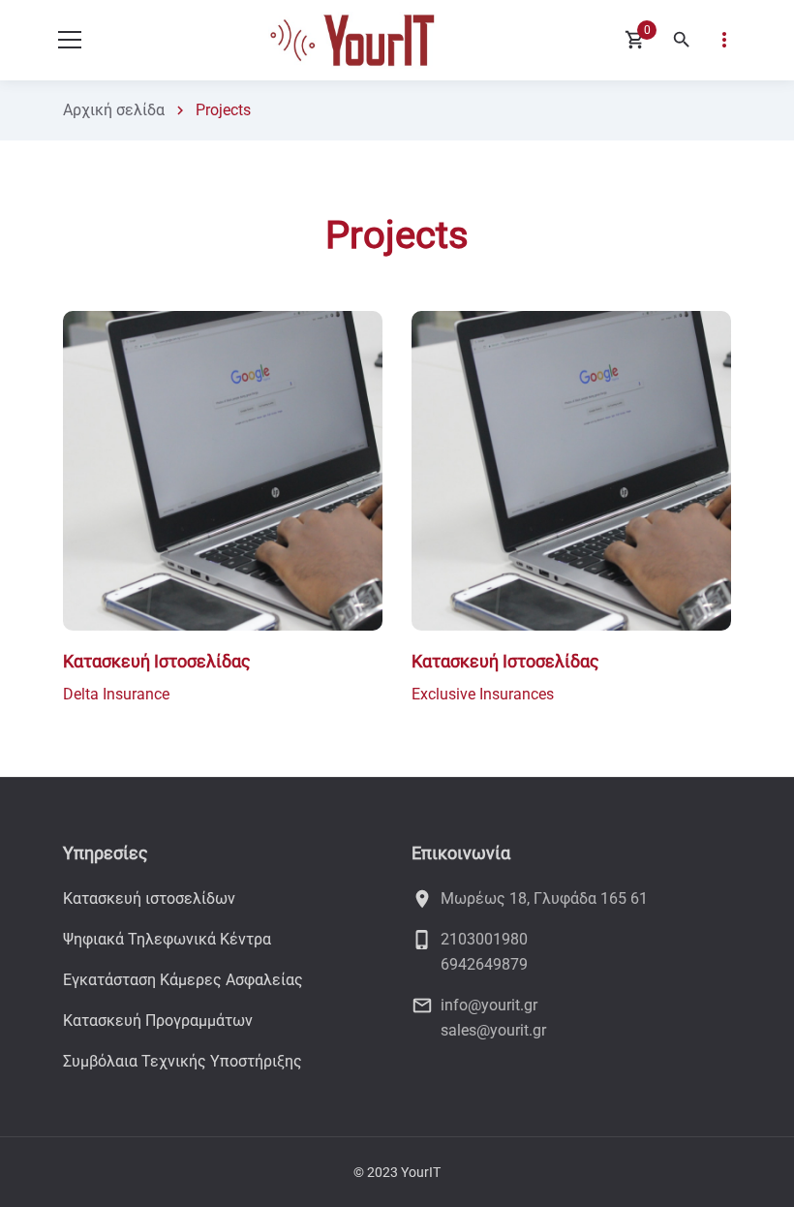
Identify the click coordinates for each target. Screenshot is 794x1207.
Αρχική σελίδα (114, 110)
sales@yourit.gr (493, 1030)
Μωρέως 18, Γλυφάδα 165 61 (544, 898)
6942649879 (484, 964)
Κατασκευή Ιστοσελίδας (157, 661)
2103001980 (484, 939)
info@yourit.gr (489, 1005)
